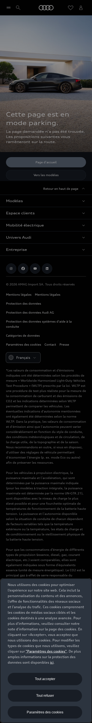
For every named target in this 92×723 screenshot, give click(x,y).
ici (51, 662)
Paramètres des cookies (45, 712)
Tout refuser (45, 695)
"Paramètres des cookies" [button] (46, 651)
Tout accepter (45, 679)
